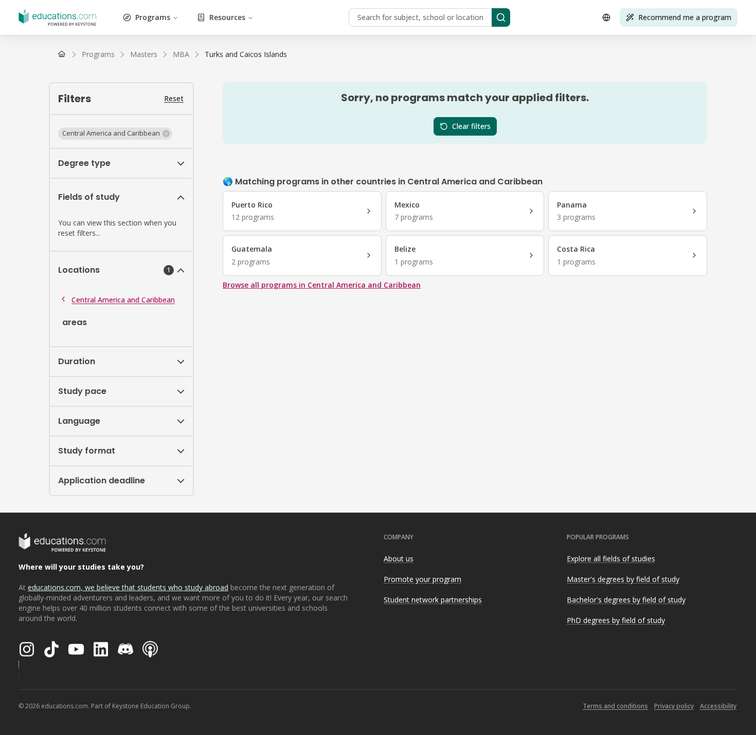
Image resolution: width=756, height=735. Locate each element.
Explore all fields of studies (611, 558)
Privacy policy (674, 706)
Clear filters (471, 126)
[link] (246, 54)
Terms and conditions (615, 706)
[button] (115, 133)
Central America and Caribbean (123, 300)
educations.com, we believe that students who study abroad (128, 587)
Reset (174, 98)
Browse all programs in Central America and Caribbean (322, 285)
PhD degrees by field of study (616, 620)
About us (398, 558)
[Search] (501, 17)
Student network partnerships (433, 600)
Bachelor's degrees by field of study (626, 600)
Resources (227, 17)
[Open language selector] (606, 17)
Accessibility (718, 706)
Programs (152, 17)
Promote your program (422, 579)
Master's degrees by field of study (623, 579)
